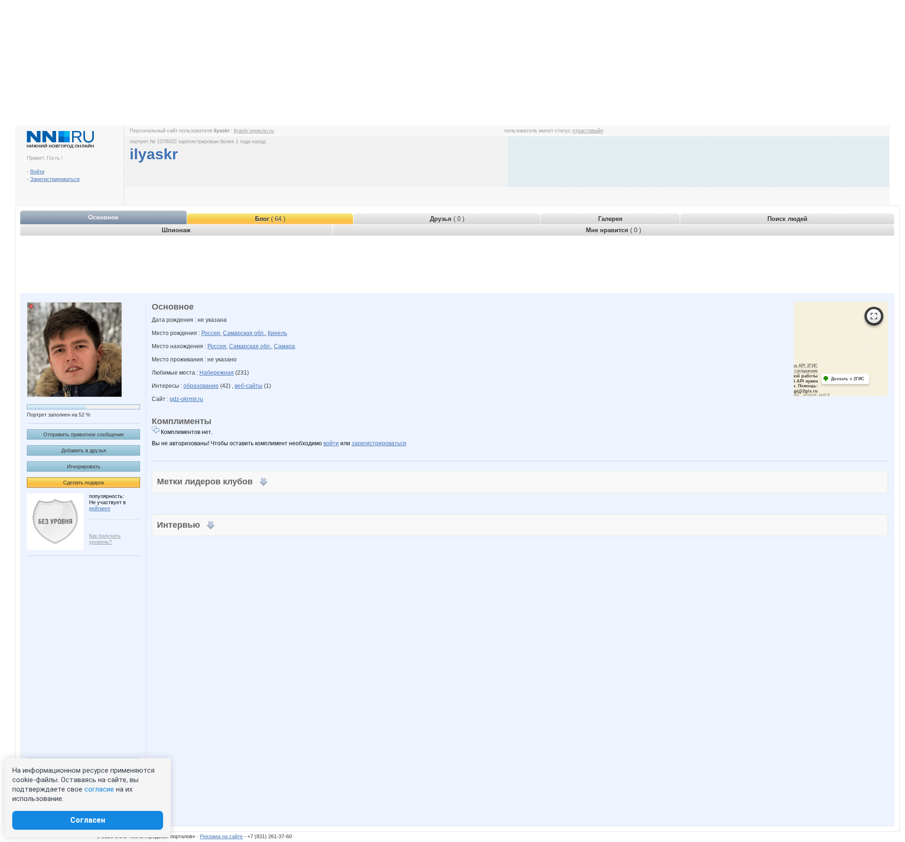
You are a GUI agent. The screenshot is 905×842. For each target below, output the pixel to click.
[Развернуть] (874, 316)
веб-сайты (249, 386)
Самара (284, 346)
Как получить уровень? (105, 539)
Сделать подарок (83, 482)
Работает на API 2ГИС (795, 365)
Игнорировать (83, 466)
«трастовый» (587, 130)
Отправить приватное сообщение (83, 434)
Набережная (216, 372)
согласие (99, 789)
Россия (210, 333)
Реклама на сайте (221, 836)
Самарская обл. (244, 333)
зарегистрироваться (379, 443)
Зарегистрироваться (55, 179)
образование (201, 386)
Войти (37, 171)
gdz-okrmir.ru (186, 399)
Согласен (87, 820)
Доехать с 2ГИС (847, 378)
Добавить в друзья (83, 450)
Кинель (277, 333)
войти (331, 443)
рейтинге (99, 508)
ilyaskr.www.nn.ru (254, 130)
